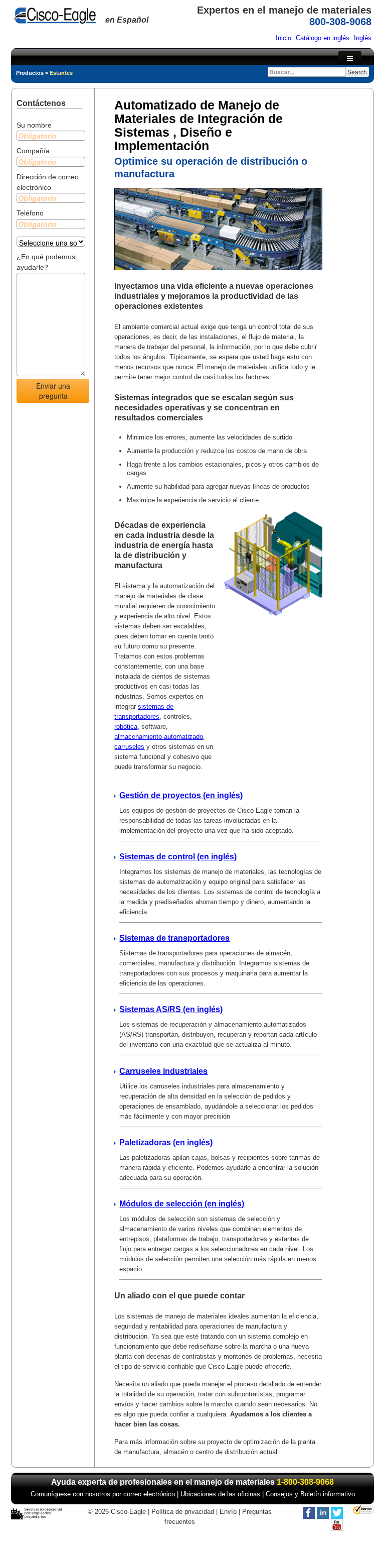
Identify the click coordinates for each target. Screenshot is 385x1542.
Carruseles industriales (163, 1071)
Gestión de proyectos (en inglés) (181, 795)
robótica (125, 726)
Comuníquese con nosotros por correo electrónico (103, 1494)
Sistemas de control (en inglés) (178, 856)
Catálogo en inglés (322, 38)
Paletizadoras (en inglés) (166, 1142)
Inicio (283, 38)
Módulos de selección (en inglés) (181, 1203)
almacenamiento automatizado (158, 736)
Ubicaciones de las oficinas (220, 1494)
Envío (228, 1511)
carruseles (129, 746)
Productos (30, 73)
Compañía (33, 151)
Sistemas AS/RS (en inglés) (171, 1009)
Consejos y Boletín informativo (310, 1494)
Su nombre (34, 125)
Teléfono (30, 213)
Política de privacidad (182, 1511)
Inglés (362, 38)
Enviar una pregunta (53, 391)
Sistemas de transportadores (174, 938)
